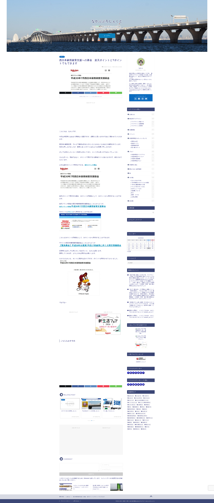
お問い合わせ (76, 500)
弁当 (137, 411)
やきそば (147, 398)
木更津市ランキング (141, 361)
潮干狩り (150, 417)
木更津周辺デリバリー (142, 156)
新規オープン (142, 143)
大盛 (139, 409)
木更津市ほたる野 (143, 415)
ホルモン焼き (132, 404)
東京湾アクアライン (141, 118)
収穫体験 (136, 406)
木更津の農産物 (142, 158)
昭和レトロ (131, 413)
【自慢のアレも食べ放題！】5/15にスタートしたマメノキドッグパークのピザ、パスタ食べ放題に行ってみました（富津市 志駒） (141, 304)
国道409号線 (132, 409)
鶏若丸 (144, 429)
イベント (141, 134)
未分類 (141, 201)
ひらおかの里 (139, 398)
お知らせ (62, 56)
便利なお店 (142, 141)
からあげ (138, 395)
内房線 (147, 404)
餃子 (147, 426)
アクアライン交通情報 (142, 123)
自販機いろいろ (142, 190)
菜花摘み (144, 422)
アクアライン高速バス (142, 121)
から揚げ (146, 395)
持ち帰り (144, 411)
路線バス (148, 424)
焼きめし (138, 420)
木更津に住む (141, 164)
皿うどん (146, 420)
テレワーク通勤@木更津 (145, 402)
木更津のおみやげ (141, 413)
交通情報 (141, 130)
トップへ (107, 35)
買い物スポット (142, 147)
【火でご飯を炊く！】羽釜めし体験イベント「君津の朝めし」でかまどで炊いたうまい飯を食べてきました (141, 291)
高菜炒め (137, 429)
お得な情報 (142, 197)
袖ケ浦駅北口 (139, 424)
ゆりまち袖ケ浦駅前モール (142, 400)
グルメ (141, 151)
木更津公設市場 (132, 415)
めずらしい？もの (142, 188)
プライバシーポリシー (66, 500)
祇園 (130, 422)
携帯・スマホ (142, 194)
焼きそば (131, 420)
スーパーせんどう (133, 402)
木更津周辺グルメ (142, 160)
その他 (141, 177)
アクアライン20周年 (142, 125)
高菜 (130, 429)
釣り (142, 192)
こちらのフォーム (134, 89)
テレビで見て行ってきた (142, 186)
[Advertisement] (90, 116)
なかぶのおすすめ (142, 180)
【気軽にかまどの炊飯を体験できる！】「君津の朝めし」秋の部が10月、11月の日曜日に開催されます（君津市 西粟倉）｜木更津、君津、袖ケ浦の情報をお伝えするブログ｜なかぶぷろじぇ (142, 295)
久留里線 (140, 404)
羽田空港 (137, 422)
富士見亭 (131, 411)
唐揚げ (149, 406)
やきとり (131, 400)
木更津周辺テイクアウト (142, 154)
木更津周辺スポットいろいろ (141, 138)
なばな (131, 398)
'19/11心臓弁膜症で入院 (142, 184)
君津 (142, 406)
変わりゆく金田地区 (141, 169)
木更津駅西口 (141, 417)
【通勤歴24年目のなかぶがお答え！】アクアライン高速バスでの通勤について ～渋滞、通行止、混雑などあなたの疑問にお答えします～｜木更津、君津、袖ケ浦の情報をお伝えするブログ (141, 282)
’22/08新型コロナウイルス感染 (142, 182)
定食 (145, 409)
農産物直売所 (142, 145)
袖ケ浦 (131, 424)
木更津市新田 (132, 417)
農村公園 (131, 426)
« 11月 (129, 251)
